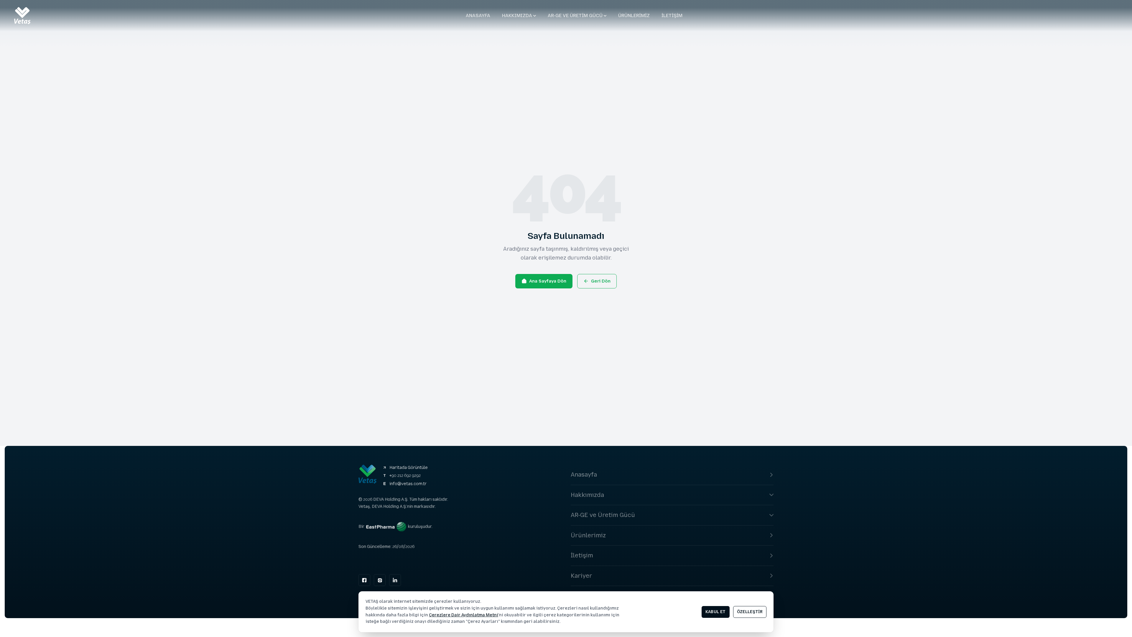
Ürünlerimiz (634, 15)
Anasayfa (478, 15)
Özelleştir (750, 611)
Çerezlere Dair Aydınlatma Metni (463, 615)
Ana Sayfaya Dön (547, 281)
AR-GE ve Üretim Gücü (575, 15)
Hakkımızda (517, 15)
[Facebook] (364, 580)
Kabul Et (715, 611)
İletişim (672, 15)
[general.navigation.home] (22, 15)
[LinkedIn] (395, 580)
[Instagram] (380, 580)
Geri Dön (601, 281)
